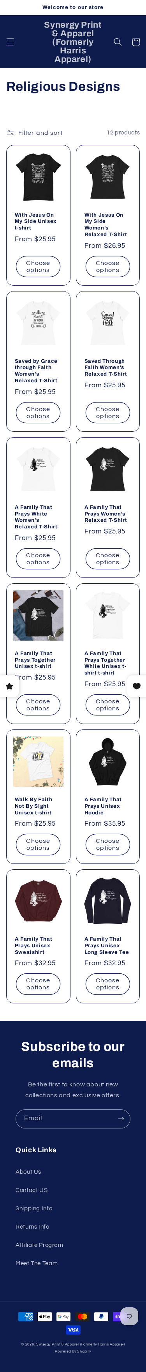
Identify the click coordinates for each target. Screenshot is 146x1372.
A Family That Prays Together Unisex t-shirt (35, 659)
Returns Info (32, 1227)
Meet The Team (37, 1263)
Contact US (31, 1190)
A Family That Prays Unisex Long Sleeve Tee (106, 945)
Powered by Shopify (73, 1351)
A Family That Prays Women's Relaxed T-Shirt (105, 513)
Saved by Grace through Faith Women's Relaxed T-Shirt (36, 371)
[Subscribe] (121, 1118)
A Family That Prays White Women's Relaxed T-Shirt (36, 517)
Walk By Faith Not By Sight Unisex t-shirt (34, 806)
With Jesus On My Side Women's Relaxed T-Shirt (105, 225)
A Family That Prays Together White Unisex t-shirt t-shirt (105, 663)
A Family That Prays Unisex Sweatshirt (34, 945)
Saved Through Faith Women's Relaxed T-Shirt (105, 367)
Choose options (38, 267)
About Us (28, 1172)
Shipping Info (34, 1208)
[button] (10, 42)
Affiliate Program (39, 1245)
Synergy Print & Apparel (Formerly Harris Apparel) (80, 1344)
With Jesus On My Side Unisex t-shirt (36, 221)
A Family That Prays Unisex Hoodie (103, 806)
